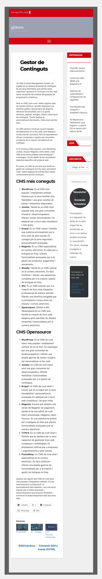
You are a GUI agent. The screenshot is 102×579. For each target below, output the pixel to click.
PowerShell (21, 532)
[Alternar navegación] (49, 41)
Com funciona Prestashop (50, 534)
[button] (84, 41)
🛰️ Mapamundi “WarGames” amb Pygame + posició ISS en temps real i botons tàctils (78, 125)
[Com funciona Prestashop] (51, 527)
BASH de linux (26, 545)
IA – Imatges (36, 532)
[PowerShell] (22, 527)
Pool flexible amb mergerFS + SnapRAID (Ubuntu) (78, 110)
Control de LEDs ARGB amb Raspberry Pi (77, 81)
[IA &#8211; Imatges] (37, 527)
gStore (17, 27)
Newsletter (79, 198)
